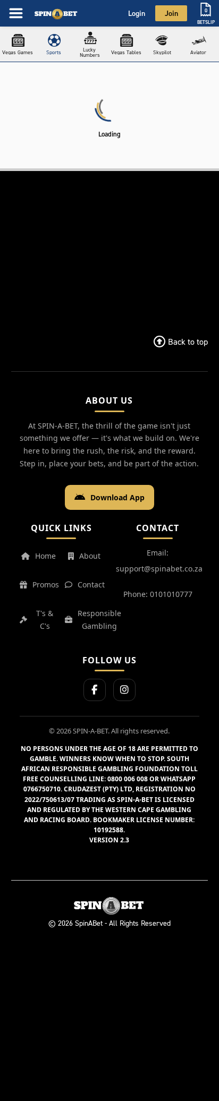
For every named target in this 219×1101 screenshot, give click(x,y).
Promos (45, 584)
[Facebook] (94, 690)
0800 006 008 (127, 778)
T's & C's (44, 619)
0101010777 (171, 594)
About (89, 556)
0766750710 (42, 788)
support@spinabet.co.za (159, 569)
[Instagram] (124, 690)
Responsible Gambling (99, 619)
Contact (91, 584)
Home (45, 556)
